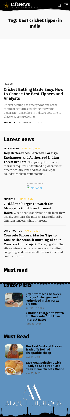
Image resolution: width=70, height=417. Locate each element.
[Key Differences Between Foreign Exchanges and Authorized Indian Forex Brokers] (14, 300)
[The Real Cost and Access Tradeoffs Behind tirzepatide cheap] (14, 351)
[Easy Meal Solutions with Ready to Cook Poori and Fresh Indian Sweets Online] (14, 367)
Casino (9, 84)
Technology (11, 148)
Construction (13, 231)
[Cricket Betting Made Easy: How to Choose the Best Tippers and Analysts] (35, 64)
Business (9, 199)
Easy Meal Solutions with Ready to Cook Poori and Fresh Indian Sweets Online (45, 366)
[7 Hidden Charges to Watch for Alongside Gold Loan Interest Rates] (14, 318)
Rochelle (9, 122)
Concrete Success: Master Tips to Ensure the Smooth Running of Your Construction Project (32, 239)
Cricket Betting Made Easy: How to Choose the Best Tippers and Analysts (33, 94)
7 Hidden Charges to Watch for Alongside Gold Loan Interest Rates (28, 208)
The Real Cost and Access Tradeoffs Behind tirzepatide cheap (44, 350)
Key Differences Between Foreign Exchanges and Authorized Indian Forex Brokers (31, 157)
